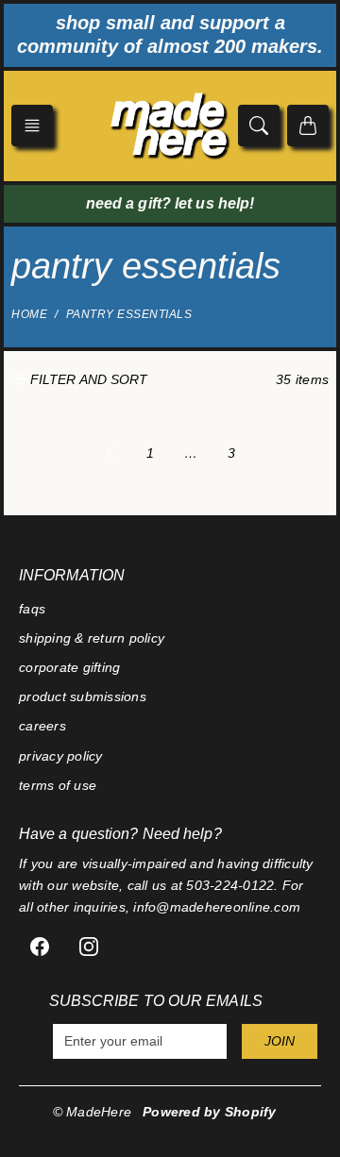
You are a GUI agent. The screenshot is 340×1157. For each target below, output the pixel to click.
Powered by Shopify (210, 1111)
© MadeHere (92, 1111)
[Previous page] (110, 453)
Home (29, 314)
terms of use (57, 785)
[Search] (259, 125)
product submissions (82, 696)
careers (42, 725)
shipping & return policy (91, 638)
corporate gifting (69, 667)
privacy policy (61, 755)
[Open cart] (308, 125)
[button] (32, 125)
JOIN (279, 1040)
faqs (32, 608)
